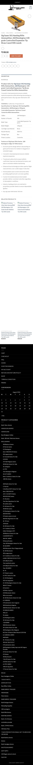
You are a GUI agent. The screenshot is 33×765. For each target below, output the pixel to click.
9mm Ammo (4, 696)
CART (3, 353)
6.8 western (6, 588)
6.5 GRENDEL (6, 600)
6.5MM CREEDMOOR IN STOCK (11, 558)
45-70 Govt (6, 521)
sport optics (4, 750)
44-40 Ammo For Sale (8, 526)
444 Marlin (5, 637)
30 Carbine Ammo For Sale (10, 627)
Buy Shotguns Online (7, 435)
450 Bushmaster (7, 656)
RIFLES (3, 673)
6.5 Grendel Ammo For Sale (10, 456)
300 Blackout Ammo (8, 444)
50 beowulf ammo (7, 541)
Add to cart (16, 56)
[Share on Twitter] (9, 66)
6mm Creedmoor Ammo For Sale (11, 476)
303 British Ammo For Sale (10, 464)
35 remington (6, 466)
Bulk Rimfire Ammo (7, 737)
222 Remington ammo (9, 617)
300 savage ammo (7, 553)
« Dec (2, 415)
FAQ (2, 359)
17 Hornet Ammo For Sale (10, 669)
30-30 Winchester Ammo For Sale (12, 598)
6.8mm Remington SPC (9, 531)
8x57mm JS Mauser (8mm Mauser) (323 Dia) (14, 632)
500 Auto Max (5, 729)
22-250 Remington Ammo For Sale (12, 583)
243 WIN (5, 459)
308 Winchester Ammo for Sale (11, 607)
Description (5, 76)
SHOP (3, 376)
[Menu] (2, 8)
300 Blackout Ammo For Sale (10, 533)
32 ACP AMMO (7, 474)
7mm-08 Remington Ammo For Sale (12, 543)
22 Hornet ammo (7, 447)
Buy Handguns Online (7, 676)
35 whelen (5, 615)
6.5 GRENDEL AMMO (8, 635)
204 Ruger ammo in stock (8, 754)
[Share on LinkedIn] (18, 66)
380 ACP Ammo (7, 585)
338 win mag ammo (8, 666)
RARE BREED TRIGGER (8, 689)
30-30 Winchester (8, 551)
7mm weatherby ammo (9, 563)
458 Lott (5, 612)
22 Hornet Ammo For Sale (10, 652)
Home (3, 33)
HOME (3, 363)
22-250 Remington (8, 578)
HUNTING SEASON (7, 366)
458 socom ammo (7, 595)
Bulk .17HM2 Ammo (7, 725)
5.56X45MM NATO (8, 536)
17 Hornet (5, 486)
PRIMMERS (4, 692)
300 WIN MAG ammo (8, 496)
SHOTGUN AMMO (7, 747)
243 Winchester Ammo (9, 593)
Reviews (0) (4, 79)
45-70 (4, 570)
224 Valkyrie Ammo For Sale (10, 565)
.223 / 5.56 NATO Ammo (9, 494)
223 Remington (7, 449)
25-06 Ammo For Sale (8, 506)
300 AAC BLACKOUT (9, 642)
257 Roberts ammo (8, 573)
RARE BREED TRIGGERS (8, 699)
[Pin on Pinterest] (15, 66)
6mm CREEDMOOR (8, 491)
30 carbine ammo (7, 504)
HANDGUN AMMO (7, 428)
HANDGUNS (5, 431)
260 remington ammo (21, 33)
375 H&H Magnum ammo (9, 461)
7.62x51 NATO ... (6, 679)
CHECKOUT (5, 356)
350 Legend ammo (8, 454)
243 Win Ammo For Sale (9, 661)
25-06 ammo (6, 499)
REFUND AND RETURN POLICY (11, 373)
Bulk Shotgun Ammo (7, 702)
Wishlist (3, 382)
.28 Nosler (5, 523)
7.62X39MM (6, 622)
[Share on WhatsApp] (2, 66)
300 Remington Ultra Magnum (11, 630)
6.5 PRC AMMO (7, 664)
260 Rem (18, 86)
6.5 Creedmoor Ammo (9, 528)
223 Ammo (6, 654)
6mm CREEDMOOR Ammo (10, 452)
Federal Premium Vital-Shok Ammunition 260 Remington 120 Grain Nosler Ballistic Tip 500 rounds (8, 335)
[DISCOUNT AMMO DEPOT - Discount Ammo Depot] (16, 8)
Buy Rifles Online (6, 686)
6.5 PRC (5, 469)
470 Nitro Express (8, 590)
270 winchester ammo (9, 645)
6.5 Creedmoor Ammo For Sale (11, 555)
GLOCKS (4, 757)
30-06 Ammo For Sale (8, 620)
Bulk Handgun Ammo (7, 744)
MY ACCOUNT (6, 369)
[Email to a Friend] (12, 66)
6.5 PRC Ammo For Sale (9, 575)
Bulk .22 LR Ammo (6, 719)
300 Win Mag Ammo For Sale (10, 518)
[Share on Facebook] (5, 66)
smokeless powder (6, 722)
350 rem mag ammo (8, 580)
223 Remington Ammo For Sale (11, 511)
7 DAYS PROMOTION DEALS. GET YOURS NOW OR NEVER (16, 733)
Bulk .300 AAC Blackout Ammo (10, 438)
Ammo (3, 741)
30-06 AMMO (6, 546)
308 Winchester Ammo (9, 625)
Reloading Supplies (6, 706)
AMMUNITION (6, 683)
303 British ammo (7, 508)
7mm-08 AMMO (7, 568)
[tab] (16, 76)
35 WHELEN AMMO (8, 610)
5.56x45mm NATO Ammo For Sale (12, 489)
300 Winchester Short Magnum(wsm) (13, 548)
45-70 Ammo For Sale (8, 640)
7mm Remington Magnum (9, 471)
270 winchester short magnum (11, 603)
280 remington (5, 709)
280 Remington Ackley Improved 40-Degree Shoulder (15, 648)
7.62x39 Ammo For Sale (9, 659)
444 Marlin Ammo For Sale (10, 484)
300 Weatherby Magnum (9, 605)
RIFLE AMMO (9, 33)
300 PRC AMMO (7, 538)
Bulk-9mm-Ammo (6, 425)
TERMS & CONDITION (8, 379)
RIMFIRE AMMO (6, 715)
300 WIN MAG (7, 513)
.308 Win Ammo (7, 479)
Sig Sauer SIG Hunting (22, 84)
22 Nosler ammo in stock (9, 516)
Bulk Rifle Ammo (6, 712)
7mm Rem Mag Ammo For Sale (11, 501)
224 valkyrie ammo (8, 560)
